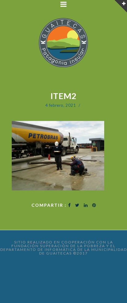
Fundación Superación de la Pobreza (58, 245)
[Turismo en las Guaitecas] (63, 43)
